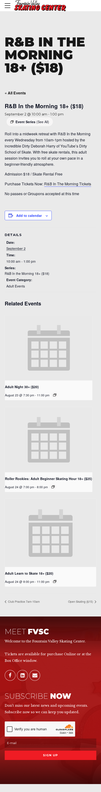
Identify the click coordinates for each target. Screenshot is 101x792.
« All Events (15, 93)
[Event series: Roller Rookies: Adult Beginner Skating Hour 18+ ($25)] (53, 486)
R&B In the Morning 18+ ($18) (27, 273)
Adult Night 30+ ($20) (22, 386)
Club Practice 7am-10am (23, 601)
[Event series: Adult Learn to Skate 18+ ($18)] (54, 581)
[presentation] (48, 347)
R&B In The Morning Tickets (67, 183)
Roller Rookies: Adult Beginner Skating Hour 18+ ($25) (48, 478)
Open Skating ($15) (81, 601)
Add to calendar (29, 215)
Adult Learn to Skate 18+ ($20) (29, 573)
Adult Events (15, 286)
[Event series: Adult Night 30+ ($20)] (54, 395)
